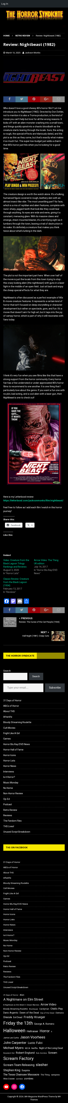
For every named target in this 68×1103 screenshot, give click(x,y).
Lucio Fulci (35, 1043)
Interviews (8, 771)
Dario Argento (10, 1012)
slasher (42, 1065)
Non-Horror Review (13, 793)
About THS (9, 711)
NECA (27, 1048)
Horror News (9, 766)
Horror (45, 1031)
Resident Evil (9, 1053)
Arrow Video (48, 1004)
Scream (52, 1052)
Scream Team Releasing (18, 1065)
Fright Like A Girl (11, 733)
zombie (19, 1079)
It (51, 1032)
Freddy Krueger (34, 1017)
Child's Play (57, 1008)
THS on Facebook (17, 847)
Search (7, 671)
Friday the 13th (18, 1023)
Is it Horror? (9, 777)
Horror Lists (9, 760)
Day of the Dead (47, 1013)
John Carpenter (14, 1043)
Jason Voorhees (32, 1037)
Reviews (7, 815)
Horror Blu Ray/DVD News (16, 744)
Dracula (7, 1017)
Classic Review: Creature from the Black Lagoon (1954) (16, 582)
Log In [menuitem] (4, 3)
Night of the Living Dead (51, 1048)
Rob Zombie (41, 1053)
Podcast (7, 804)
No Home (8, 788)
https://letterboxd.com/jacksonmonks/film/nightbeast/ (33, 500)
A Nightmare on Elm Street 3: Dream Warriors (21, 1005)
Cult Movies (9, 728)
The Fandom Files (12, 820)
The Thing (45, 1075)
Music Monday (10, 782)
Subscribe (55, 687)
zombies (28, 1078)
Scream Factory (18, 1058)
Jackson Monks (32, 52)
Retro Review (10, 810)
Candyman (44, 1009)
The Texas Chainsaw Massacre (21, 1074)
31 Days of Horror (12, 700)
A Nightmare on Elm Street (23, 999)
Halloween (14, 1030)
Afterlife (7, 717)
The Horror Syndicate (20, 655)
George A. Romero (44, 1023)
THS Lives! (8, 826)
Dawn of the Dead (29, 1012)
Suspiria (26, 1070)
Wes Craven (9, 1078)
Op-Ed (6, 799)
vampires (55, 1074)
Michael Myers (13, 1048)
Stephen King (11, 1070)
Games (7, 738)
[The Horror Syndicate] (34, 21)
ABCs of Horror (11, 706)
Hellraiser (32, 1031)
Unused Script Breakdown (16, 831)
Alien (22, 995)
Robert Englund (25, 1052)
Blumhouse (33, 1009)
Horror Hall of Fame (13, 749)
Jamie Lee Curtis (11, 1038)
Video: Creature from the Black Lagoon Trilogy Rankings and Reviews (16, 563)
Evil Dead (17, 1017)
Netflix (34, 1048)
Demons (60, 1013)
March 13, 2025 (13, 52)
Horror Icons (9, 755)
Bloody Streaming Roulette (17, 722)
